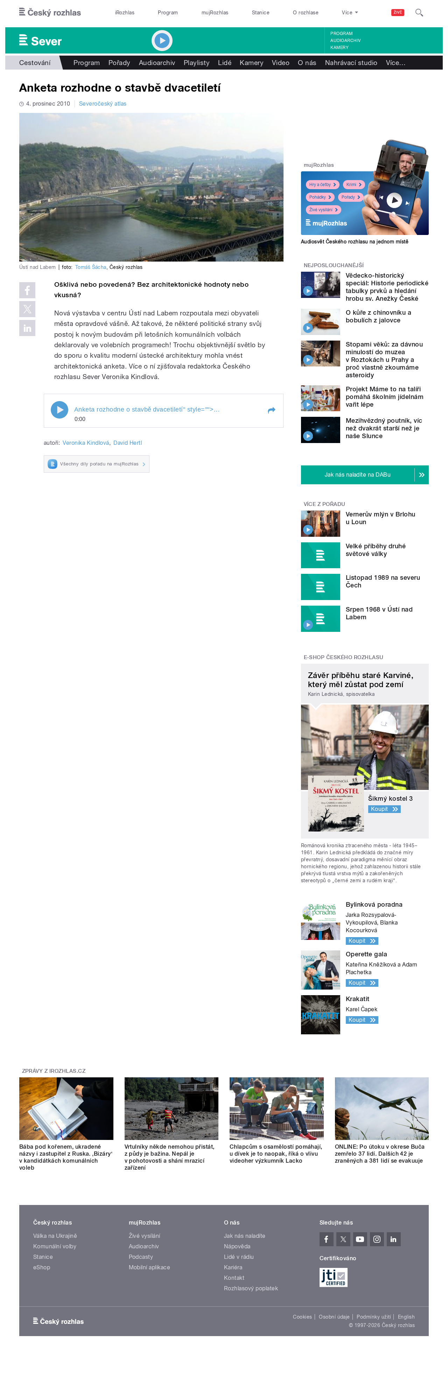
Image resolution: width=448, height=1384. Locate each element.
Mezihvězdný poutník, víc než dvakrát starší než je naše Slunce (384, 428)
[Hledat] (419, 12)
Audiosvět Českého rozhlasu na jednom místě (354, 241)
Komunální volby (54, 1246)
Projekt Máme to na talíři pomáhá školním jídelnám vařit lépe (385, 396)
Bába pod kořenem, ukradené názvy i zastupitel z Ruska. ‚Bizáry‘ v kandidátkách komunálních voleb (65, 1157)
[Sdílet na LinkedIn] (27, 328)
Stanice (261, 12)
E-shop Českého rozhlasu (344, 657)
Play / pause (59, 410)
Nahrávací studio (351, 62)
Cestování (34, 62)
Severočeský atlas (103, 103)
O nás (307, 62)
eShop (41, 1267)
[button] (271, 410)
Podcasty (141, 1257)
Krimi (351, 184)
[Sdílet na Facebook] (27, 290)
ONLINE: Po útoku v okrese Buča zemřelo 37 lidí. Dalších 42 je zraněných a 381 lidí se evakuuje (380, 1153)
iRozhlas (125, 12)
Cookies (302, 1317)
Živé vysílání (320, 209)
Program (168, 12)
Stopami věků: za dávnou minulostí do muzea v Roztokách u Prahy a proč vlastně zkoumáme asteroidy (384, 360)
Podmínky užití (374, 1317)
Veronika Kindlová (86, 443)
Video (280, 62)
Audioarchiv (345, 40)
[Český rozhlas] (50, 12)
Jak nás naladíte (245, 1236)
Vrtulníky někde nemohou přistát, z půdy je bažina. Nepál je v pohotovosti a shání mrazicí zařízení (170, 1157)
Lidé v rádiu (239, 1257)
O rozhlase (305, 12)
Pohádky (317, 197)
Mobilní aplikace (149, 1267)
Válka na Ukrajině (55, 1236)
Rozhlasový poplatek (251, 1288)
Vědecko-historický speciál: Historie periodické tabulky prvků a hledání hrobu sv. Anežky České (387, 287)
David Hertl (127, 443)
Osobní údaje (334, 1317)
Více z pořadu (324, 504)
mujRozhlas (215, 12)
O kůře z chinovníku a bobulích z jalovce (378, 316)
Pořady (119, 62)
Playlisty (197, 62)
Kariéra (233, 1267)
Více (396, 62)
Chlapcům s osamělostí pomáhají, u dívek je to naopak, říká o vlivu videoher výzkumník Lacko (276, 1153)
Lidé (224, 62)
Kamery (339, 47)
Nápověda (237, 1246)
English (406, 1317)
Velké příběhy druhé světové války (376, 549)
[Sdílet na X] (27, 309)
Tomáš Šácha (90, 267)
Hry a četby (320, 184)
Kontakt (234, 1278)
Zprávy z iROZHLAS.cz (54, 1071)
